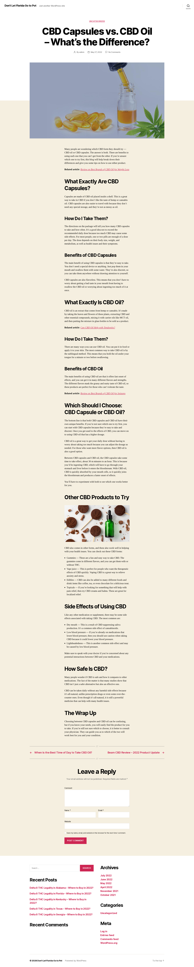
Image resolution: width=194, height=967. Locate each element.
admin (81, 52)
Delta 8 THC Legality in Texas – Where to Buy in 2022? (60, 908)
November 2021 (109, 891)
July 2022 (106, 875)
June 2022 (106, 879)
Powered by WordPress (75, 960)
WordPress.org (108, 943)
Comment (68, 788)
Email (101, 810)
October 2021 (108, 895)
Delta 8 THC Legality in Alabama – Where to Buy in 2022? (61, 887)
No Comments (114, 52)
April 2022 (106, 887)
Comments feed (109, 939)
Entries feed (107, 935)
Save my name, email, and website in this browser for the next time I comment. (96, 833)
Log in (103, 931)
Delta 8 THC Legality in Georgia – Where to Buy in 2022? (61, 914)
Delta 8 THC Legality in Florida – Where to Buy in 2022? (60, 893)
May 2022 (105, 883)
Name (67, 810)
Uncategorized (97, 21)
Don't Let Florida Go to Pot (20, 5)
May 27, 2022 (96, 52)
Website (67, 821)
